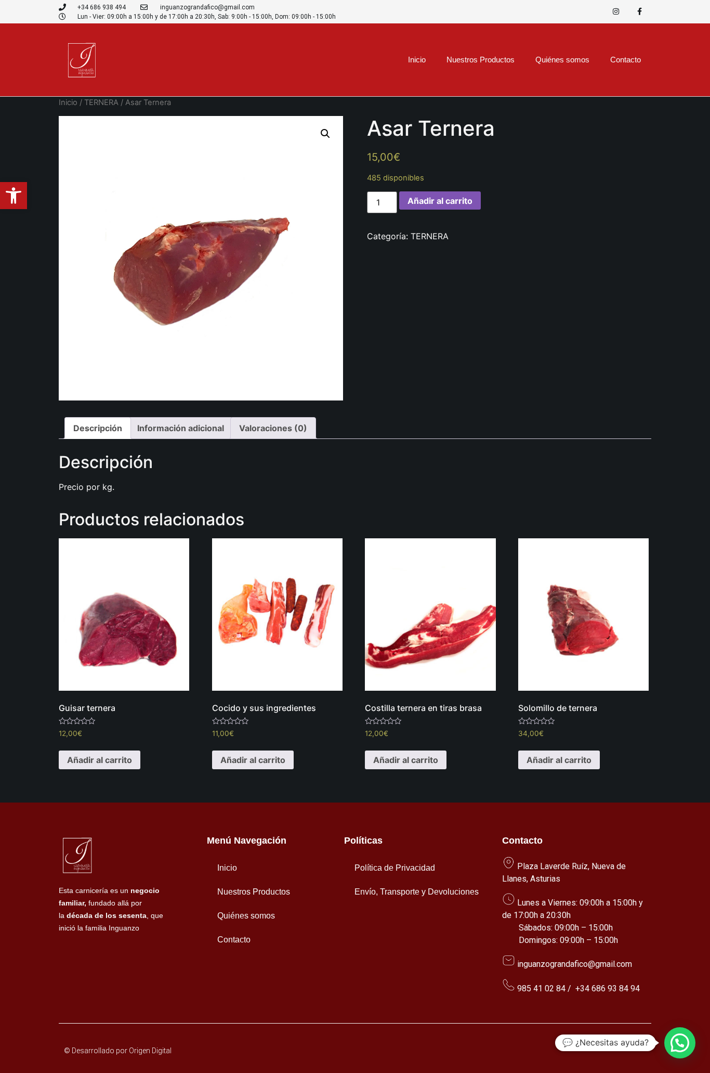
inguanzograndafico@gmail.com (574, 964)
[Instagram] (616, 11)
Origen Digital (150, 1050)
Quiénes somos (562, 59)
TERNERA (101, 102)
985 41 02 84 (541, 988)
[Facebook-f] (639, 11)
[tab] (97, 428)
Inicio (417, 59)
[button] (13, 195)
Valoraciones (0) (273, 428)
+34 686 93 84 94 (607, 988)
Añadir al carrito (439, 201)
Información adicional (180, 428)
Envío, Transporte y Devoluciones (416, 891)
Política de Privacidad (394, 867)
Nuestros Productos (480, 59)
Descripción (97, 428)
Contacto (625, 59)
